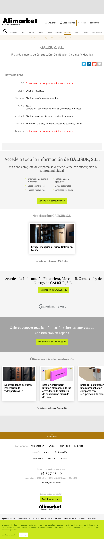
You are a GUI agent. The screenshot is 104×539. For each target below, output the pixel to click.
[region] (52, 529)
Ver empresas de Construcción (52, 341)
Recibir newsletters (97, 32)
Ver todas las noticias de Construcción (52, 408)
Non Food (31, 32)
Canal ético (91, 518)
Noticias (40, 38)
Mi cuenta (82, 22)
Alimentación (14, 32)
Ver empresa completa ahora (52, 200)
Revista (60, 38)
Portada (33, 38)
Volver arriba (52, 437)
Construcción (67, 32)
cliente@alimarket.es (51, 482)
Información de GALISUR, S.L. (53, 289)
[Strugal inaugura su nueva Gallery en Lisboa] (52, 238)
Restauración (59, 32)
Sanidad (86, 32)
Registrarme (94, 22)
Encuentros (52, 22)
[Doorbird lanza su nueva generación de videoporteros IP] (19, 383)
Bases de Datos (69, 38)
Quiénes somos (9, 518)
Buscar (5, 31)
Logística (41, 32)
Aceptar (24, 535)
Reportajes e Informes (50, 38)
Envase (22, 32)
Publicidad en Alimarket (51, 518)
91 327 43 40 (51, 473)
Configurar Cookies (9, 535)
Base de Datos (69, 22)
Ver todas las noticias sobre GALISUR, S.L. (52, 261)
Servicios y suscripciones (74, 518)
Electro (76, 32)
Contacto (35, 518)
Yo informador (24, 518)
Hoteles (50, 32)
